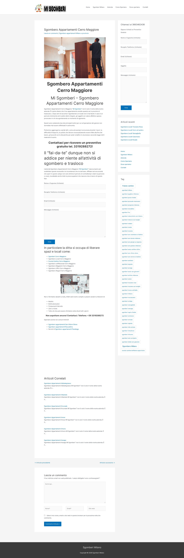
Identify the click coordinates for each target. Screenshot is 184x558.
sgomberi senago (127, 268)
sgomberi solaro (127, 279)
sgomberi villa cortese (128, 327)
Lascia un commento (51, 33)
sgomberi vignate (127, 323)
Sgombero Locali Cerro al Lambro (132, 130)
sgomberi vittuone (127, 334)
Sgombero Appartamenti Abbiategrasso (57, 383)
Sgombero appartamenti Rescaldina (60, 327)
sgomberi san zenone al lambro (131, 257)
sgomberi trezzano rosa (129, 282)
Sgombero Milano (129, 346)
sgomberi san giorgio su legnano (132, 242)
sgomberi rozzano (127, 231)
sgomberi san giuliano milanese (131, 245)
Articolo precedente (42, 463)
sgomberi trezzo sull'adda (129, 290)
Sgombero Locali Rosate (129, 140)
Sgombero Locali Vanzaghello (131, 133)
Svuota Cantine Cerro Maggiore (59, 261)
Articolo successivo (107, 463)
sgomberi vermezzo (128, 316)
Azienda (110, 7)
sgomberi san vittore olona (130, 253)
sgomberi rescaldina (128, 209)
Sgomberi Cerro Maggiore (57, 256)
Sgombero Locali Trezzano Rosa (132, 127)
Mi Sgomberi (83, 169)
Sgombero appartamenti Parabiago (67, 329)
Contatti (145, 7)
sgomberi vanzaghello (128, 305)
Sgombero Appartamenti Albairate (55, 395)
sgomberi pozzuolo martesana (131, 201)
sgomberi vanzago (127, 308)
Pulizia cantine (128, 186)
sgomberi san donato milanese (131, 238)
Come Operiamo (121, 7)
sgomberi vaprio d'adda (129, 312)
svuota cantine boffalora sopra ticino (133, 350)
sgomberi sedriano (127, 260)
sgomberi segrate (127, 264)
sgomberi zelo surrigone (129, 338)
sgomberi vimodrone (128, 330)
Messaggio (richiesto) (51, 210)
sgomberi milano (127, 190)
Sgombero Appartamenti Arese (54, 417)
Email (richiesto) (49, 201)
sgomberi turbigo (127, 301)
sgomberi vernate (127, 319)
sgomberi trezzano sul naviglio (131, 286)
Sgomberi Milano (98, 7)
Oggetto (123, 66)
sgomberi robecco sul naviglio (131, 220)
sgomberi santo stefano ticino (131, 249)
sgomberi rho (126, 212)
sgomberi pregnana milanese (130, 205)
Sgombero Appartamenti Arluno (55, 429)
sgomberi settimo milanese (130, 275)
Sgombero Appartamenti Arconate (55, 406)
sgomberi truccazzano (128, 297)
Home (88, 7)
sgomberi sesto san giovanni (130, 271)
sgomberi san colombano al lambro (132, 234)
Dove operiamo (134, 7)
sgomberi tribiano (127, 294)
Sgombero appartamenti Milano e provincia (73, 33)
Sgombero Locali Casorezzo (130, 137)
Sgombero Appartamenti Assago (55, 440)
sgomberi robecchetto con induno (132, 216)
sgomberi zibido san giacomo (130, 342)
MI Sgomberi (77, 109)
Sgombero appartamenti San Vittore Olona (62, 324)
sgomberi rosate (127, 227)
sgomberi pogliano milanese (130, 194)
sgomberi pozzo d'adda (129, 197)
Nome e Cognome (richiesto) (54, 183)
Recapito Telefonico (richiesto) (54, 192)
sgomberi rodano (127, 223)
